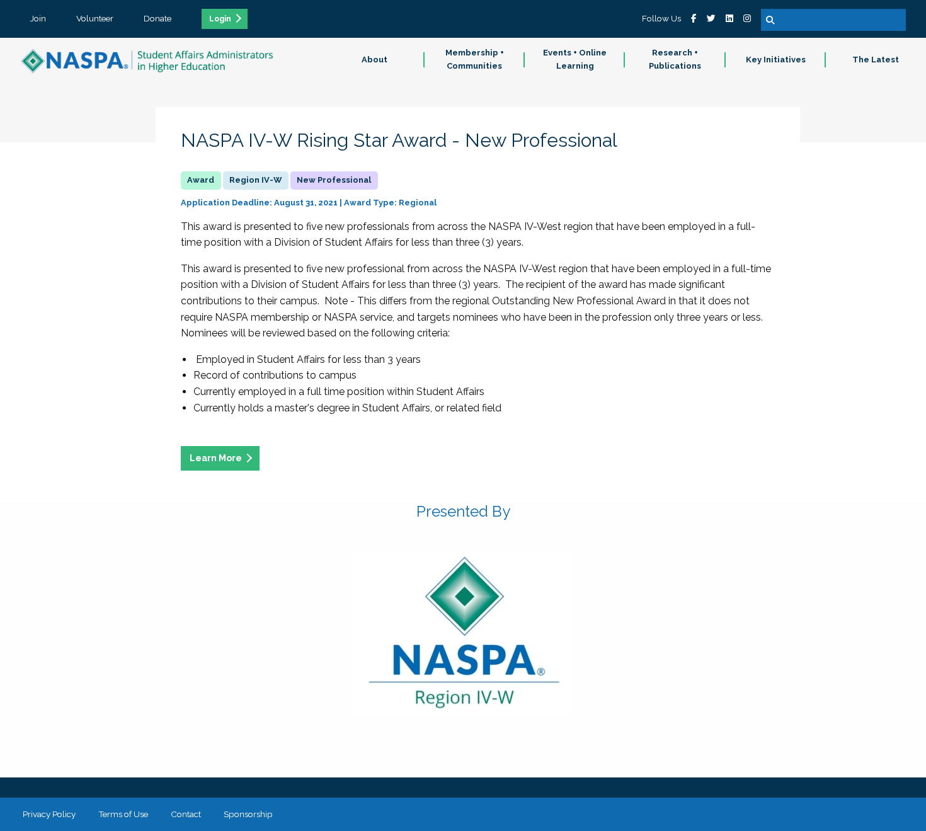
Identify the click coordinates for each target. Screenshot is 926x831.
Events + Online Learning (575, 59)
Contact (186, 814)
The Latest (875, 59)
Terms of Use (123, 814)
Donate (157, 18)
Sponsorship (248, 814)
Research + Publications (675, 59)
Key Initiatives (776, 59)
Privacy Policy (49, 814)
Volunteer (94, 18)
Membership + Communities (474, 59)
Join (38, 18)
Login (220, 18)
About (374, 59)
